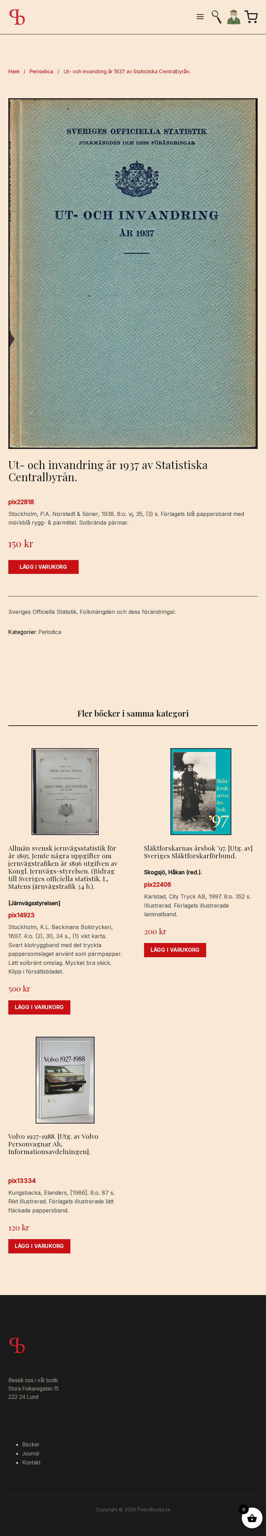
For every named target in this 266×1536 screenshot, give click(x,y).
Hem (13, 71)
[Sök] (216, 17)
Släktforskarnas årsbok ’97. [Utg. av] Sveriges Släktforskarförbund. (198, 851)
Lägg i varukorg (43, 567)
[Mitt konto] (233, 17)
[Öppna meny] (200, 17)
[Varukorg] (251, 17)
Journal (30, 1453)
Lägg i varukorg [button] (39, 1007)
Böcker (30, 1444)
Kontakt (31, 1462)
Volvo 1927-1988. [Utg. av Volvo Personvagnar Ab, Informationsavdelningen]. (53, 1144)
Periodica (41, 71)
